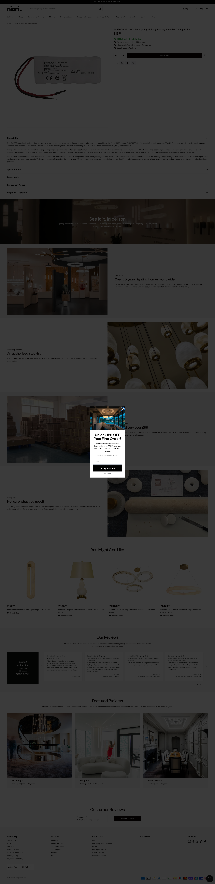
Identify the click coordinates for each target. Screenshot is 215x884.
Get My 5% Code (107, 468)
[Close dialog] (123, 409)
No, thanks (107, 473)
